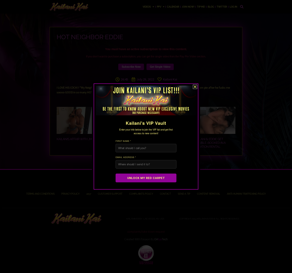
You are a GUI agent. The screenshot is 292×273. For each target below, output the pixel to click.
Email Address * (126, 157)
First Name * (123, 140)
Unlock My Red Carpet (146, 178)
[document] (146, 136)
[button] (195, 86)
